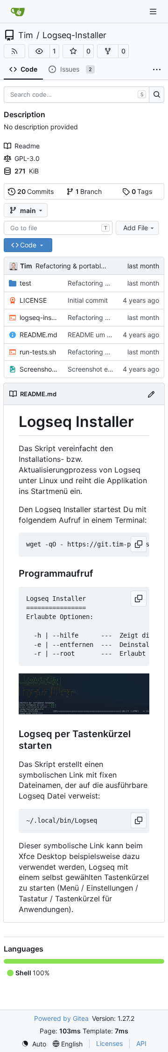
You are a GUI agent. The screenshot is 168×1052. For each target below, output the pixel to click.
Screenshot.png (39, 369)
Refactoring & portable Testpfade (86, 266)
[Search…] (156, 95)
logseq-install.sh (39, 317)
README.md (38, 335)
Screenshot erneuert (99, 369)
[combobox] (58, 228)
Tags (142, 191)
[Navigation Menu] (154, 11)
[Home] (18, 11)
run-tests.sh (38, 352)
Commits (35, 191)
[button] (39, 51)
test (25, 283)
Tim (25, 35)
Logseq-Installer (74, 35)
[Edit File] (151, 393)
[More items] (156, 70)
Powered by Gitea (61, 1018)
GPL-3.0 (27, 158)
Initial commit (88, 300)
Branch (89, 191)
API (141, 1043)
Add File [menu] (135, 228)
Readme (27, 146)
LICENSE (33, 300)
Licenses (109, 1043)
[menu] (33, 1044)
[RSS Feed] (14, 51)
